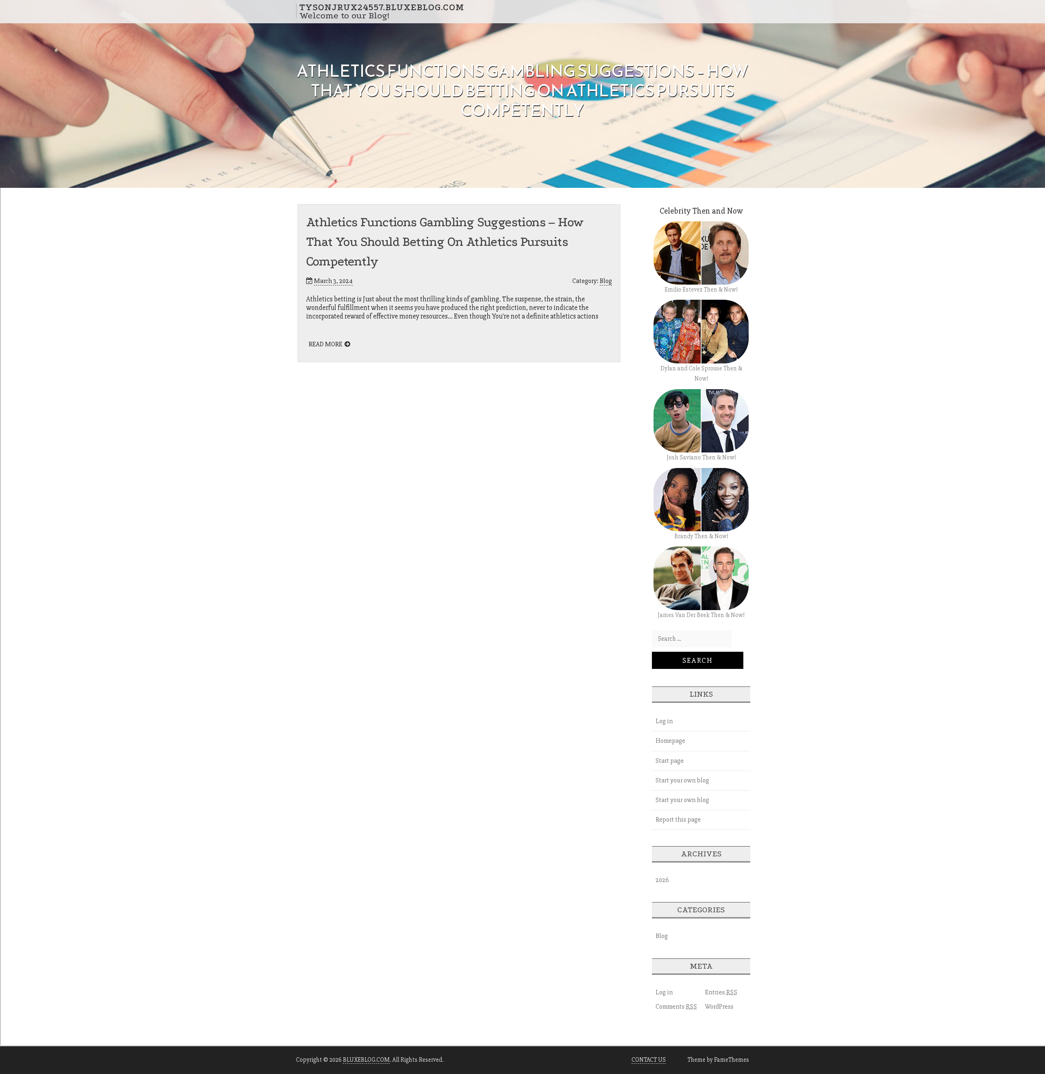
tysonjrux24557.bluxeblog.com (381, 7)
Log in (664, 721)
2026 (662, 880)
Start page (670, 761)
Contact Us (648, 1059)
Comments (676, 1007)
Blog (606, 281)
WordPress (719, 1007)
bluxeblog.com (366, 1059)
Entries (721, 992)
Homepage (670, 741)
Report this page (678, 820)
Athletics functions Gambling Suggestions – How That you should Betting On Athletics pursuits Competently (444, 242)
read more (325, 344)
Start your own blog (682, 780)
